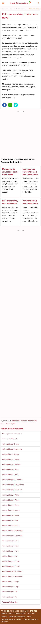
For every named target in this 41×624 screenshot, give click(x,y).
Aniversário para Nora (10, 551)
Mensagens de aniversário (12, 434)
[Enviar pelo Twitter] (16, 105)
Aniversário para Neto (10, 546)
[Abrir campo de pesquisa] (38, 3)
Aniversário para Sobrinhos (12, 577)
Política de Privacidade (17, 616)
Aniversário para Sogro (10, 587)
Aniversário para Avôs (10, 469)
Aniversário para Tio (9, 597)
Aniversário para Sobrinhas (12, 571)
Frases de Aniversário (7, 9)
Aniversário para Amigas (11, 459)
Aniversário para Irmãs (10, 515)
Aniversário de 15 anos (10, 444)
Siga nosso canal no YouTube (11, 619)
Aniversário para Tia (9, 592)
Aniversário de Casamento (12, 449)
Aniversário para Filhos (10, 500)
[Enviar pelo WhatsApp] (10, 105)
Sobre (29, 616)
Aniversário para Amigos (11, 464)
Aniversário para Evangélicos (13, 485)
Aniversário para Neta (10, 541)
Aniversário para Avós (10, 475)
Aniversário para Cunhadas (12, 480)
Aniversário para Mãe (10, 520)
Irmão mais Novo (21, 9)
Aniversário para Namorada (12, 531)
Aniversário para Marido (11, 525)
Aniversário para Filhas (10, 495)
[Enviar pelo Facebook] (4, 105)
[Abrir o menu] (3, 3)
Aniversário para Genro (10, 505)
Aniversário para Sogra (10, 582)
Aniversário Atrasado (10, 439)
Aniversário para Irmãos (11, 510)
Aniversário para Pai (9, 556)
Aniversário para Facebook (12, 490)
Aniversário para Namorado (12, 536)
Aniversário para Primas (11, 561)
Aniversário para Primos (11, 566)
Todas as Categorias (9, 602)
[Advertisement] (20, 133)
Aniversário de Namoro (10, 454)
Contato (4, 616)
